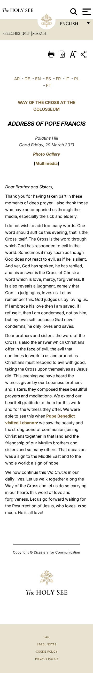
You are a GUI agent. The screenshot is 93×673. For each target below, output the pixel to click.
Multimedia (46, 163)
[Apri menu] (86, 11)
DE (27, 78)
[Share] (84, 55)
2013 (26, 33)
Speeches (12, 33)
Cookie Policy (46, 651)
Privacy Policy (46, 659)
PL (76, 78)
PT (48, 85)
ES (48, 78)
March (39, 33)
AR (17, 78)
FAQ (46, 637)
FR (58, 78)
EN (38, 78)
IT (67, 78)
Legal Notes (46, 644)
